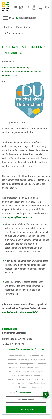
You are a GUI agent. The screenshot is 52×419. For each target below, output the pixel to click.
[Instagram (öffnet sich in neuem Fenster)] (21, 7)
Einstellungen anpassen (26, 399)
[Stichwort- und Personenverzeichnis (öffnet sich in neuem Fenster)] (40, 7)
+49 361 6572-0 (17, 344)
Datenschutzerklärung (25, 392)
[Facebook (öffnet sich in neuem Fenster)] (27, 7)
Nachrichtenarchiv (15, 33)
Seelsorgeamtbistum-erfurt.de (17, 217)
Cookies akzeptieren (26, 409)
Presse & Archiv (23, 27)
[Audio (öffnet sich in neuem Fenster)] (15, 7)
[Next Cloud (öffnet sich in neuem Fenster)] (46, 7)
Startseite (9, 27)
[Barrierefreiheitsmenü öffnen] (45, 394)
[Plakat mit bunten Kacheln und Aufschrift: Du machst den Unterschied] (29, 100)
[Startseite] (5, 7)
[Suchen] (47, 18)
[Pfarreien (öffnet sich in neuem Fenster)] (34, 7)
